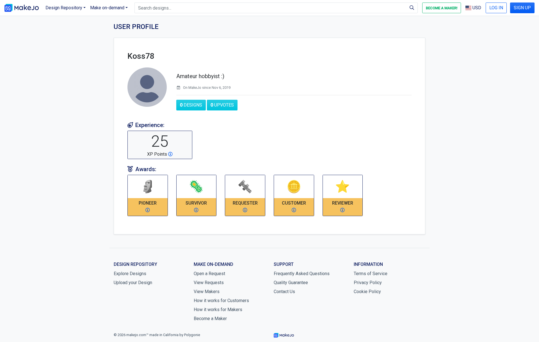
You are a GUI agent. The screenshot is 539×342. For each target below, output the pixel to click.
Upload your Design (133, 282)
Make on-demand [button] (107, 7)
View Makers (207, 291)
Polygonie (192, 335)
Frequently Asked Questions (302, 273)
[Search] (412, 8)
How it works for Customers (221, 300)
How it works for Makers (218, 309)
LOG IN (496, 7)
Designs (191, 105)
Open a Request (209, 273)
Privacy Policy (368, 282)
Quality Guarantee (291, 282)
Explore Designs (130, 273)
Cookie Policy (367, 291)
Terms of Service (370, 273)
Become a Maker (210, 318)
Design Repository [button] (63, 7)
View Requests (209, 282)
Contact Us (284, 291)
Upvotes (222, 105)
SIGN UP (522, 7)
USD (476, 7)
